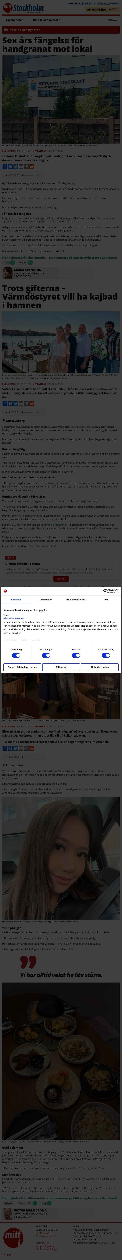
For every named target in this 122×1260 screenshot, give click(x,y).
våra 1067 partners (13, 618)
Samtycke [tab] (16, 599)
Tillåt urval (61, 667)
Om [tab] (106, 599)
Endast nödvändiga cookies (22, 667)
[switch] (46, 655)
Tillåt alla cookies (100, 667)
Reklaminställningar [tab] (75, 599)
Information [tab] (46, 599)
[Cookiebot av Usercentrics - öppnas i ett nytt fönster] (106, 591)
